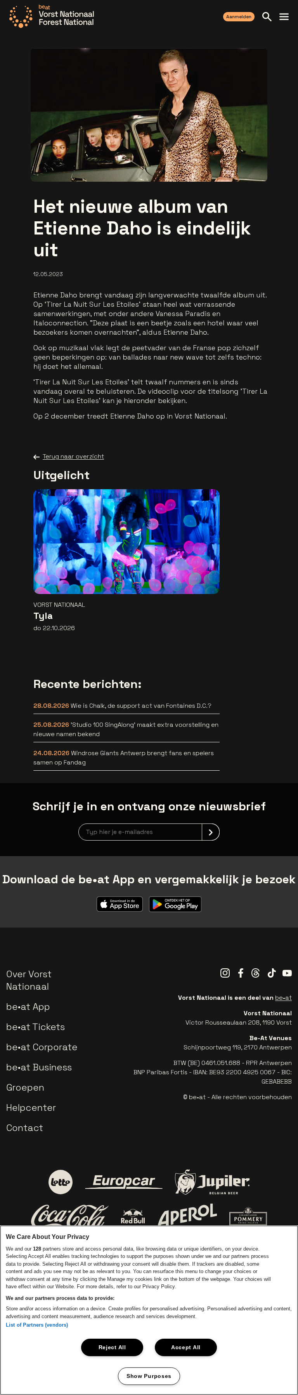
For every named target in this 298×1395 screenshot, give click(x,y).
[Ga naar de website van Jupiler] (212, 1182)
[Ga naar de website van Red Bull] (133, 1216)
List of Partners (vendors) (37, 1325)
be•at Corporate (42, 1047)
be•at (283, 998)
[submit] (211, 832)
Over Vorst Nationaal (29, 980)
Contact (24, 1128)
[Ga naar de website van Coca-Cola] (70, 1216)
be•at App (28, 1007)
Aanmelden (238, 17)
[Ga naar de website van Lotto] (61, 1182)
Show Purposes (149, 1376)
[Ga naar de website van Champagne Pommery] (248, 1216)
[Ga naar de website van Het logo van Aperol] (187, 1216)
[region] (149, 1310)
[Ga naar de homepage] (51, 16)
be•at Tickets (35, 1027)
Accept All (186, 1347)
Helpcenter (31, 1107)
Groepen (25, 1087)
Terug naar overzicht (73, 456)
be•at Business (39, 1067)
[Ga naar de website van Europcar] (124, 1182)
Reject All (112, 1347)
